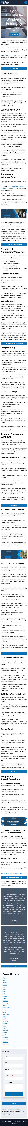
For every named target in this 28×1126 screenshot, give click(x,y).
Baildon (7, 873)
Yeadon (5, 989)
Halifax (4, 998)
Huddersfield (6, 1023)
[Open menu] (25, 2)
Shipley (3, 873)
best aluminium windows (9, 55)
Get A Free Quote (14, 966)
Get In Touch (14, 1103)
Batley (4, 1016)
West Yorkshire (6, 1014)
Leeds (4, 1012)
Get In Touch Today (14, 68)
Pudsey (4, 994)
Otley (4, 991)
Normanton (5, 1037)
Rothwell (5, 1028)
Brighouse (5, 1000)
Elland (4, 1005)
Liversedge (5, 1003)
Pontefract (5, 1041)
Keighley (12, 873)
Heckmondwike (6, 1007)
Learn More (14, 505)
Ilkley (21, 873)
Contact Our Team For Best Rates (14, 244)
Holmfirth (5, 1035)
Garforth (5, 1032)
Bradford (17, 873)
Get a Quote (13, 34)
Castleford (5, 1039)
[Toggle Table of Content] (14, 73)
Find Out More (14, 653)
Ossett (4, 1025)
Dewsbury (5, 1021)
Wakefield (5, 1030)
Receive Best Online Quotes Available (14, 343)
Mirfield (4, 1019)
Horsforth (5, 996)
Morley (4, 1009)
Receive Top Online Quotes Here (14, 877)
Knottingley (5, 1044)
